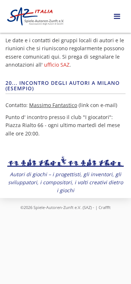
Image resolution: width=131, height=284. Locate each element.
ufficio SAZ (57, 64)
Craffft (105, 207)
